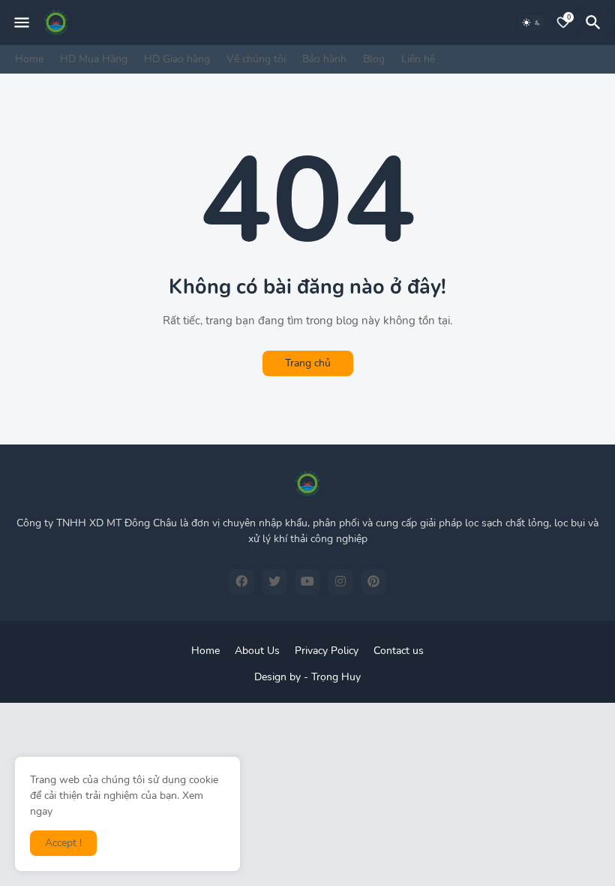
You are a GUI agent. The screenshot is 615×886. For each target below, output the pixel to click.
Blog (374, 59)
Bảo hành (324, 59)
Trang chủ (308, 363)
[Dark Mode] (531, 22)
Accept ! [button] (63, 843)
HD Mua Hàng (94, 59)
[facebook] (241, 582)
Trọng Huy (336, 677)
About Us (257, 650)
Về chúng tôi (256, 59)
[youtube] (307, 582)
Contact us (399, 650)
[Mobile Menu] (22, 22)
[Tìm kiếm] (595, 22)
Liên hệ (418, 59)
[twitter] (274, 582)
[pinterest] (373, 582)
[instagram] (340, 582)
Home (29, 59)
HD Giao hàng (177, 59)
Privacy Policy (326, 650)
